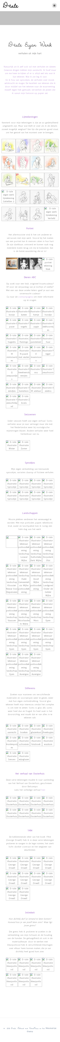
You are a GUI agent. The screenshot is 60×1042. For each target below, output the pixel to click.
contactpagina (25, 297)
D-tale (10, 5)
